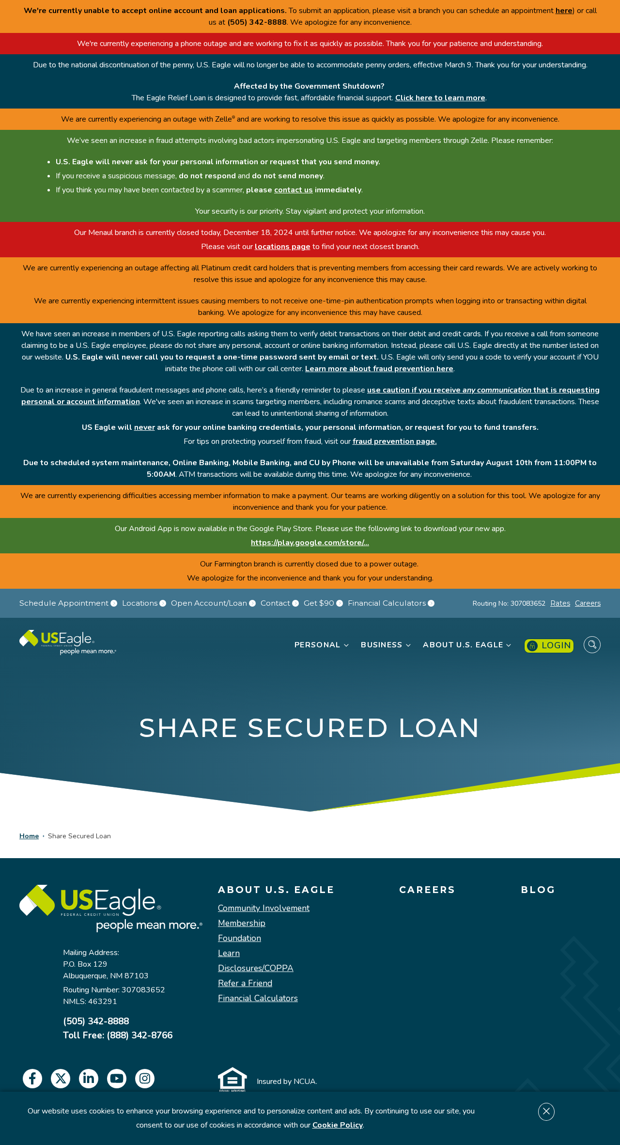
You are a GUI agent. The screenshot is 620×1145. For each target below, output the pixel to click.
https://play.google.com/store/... (310, 542)
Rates (560, 603)
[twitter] (60, 1078)
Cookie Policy (337, 1125)
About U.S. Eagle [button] (463, 645)
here (564, 10)
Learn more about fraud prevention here (379, 368)
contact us (293, 190)
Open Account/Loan (209, 603)
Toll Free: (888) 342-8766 (117, 1035)
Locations (139, 603)
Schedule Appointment (63, 603)
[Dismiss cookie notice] (546, 1112)
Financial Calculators (387, 603)
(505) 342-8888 (96, 1021)
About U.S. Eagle (276, 890)
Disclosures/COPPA (256, 968)
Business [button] (382, 645)
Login (556, 645)
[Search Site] (592, 644)
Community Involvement (264, 908)
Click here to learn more (440, 98)
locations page (282, 246)
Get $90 (319, 603)
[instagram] (145, 1078)
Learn (229, 953)
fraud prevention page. (395, 441)
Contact (275, 603)
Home (29, 836)
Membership (241, 923)
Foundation (239, 938)
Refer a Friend (245, 983)
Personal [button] (317, 645)
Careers (588, 603)
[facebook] (32, 1078)
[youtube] (116, 1078)
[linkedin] (88, 1078)
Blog (538, 890)
